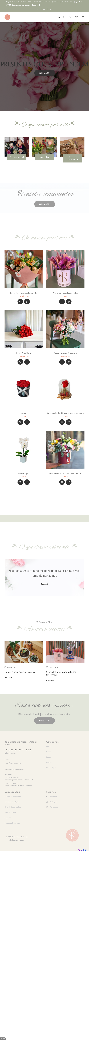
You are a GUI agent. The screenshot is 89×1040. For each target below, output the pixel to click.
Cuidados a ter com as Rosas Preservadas (61, 673)
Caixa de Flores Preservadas (65, 292)
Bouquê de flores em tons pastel (23, 292)
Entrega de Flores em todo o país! (18, 749)
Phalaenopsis (23, 473)
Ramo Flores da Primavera (65, 353)
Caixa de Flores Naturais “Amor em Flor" (65, 473)
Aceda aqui (44, 73)
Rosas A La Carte (23, 353)
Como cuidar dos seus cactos (20, 672)
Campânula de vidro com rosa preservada (65, 413)
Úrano (23, 413)
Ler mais (8, 677)
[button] (3, 67)
